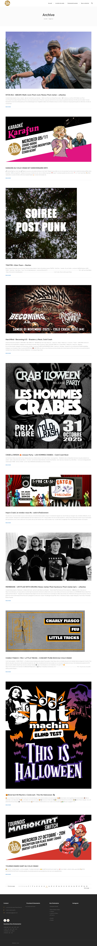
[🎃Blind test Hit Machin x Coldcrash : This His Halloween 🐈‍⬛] (48, 735)
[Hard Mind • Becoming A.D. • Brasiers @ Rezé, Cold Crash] (48, 309)
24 (71, 886)
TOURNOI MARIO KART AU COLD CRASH (22, 866)
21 (64, 886)
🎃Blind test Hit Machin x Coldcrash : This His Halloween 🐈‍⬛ (30, 795)
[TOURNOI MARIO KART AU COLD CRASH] (48, 837)
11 (39, 886)
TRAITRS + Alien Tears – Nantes (18, 265)
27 (79, 886)
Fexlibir (52, 920)
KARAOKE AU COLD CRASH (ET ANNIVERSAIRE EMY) (27, 168)
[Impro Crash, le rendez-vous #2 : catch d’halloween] (48, 490)
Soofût (51, 918)
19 (59, 886)
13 (44, 886)
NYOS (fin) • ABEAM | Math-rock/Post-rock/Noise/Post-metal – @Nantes (36, 95)
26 (76, 886)
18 (56, 886)
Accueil (45, 18)
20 (61, 886)
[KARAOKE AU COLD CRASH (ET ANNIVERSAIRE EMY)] (48, 139)
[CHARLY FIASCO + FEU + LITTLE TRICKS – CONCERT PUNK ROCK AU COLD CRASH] (45, 631)
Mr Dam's (52, 915)
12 (41, 886)
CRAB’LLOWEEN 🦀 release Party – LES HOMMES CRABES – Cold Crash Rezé (37, 455)
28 (81, 886)
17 (54, 886)
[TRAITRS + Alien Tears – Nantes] (41, 223)
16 (51, 886)
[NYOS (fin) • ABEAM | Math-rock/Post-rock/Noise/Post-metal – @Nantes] (48, 60)
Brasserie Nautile (54, 906)
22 (66, 886)
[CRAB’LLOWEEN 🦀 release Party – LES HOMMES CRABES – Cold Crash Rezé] (48, 405)
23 (69, 886)
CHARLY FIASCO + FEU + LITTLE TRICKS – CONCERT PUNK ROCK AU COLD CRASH (39, 658)
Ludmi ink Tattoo (54, 913)
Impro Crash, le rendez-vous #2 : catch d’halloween (27, 513)
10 (36, 886)
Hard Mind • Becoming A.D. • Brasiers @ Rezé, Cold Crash (29, 339)
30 (86, 886)
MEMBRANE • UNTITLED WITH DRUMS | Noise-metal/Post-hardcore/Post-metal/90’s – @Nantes (46, 587)
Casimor (52, 911)
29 (84, 886)
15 (49, 886)
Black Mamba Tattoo (55, 909)
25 (74, 886)
